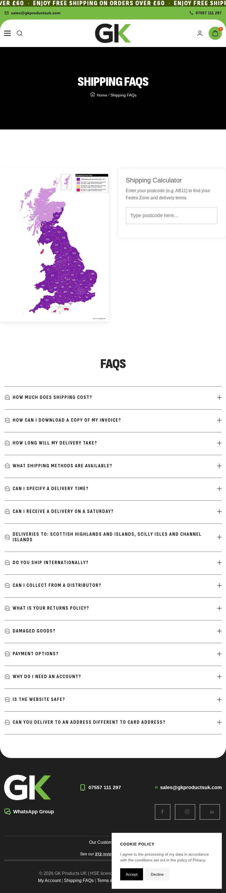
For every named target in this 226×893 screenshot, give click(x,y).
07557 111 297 (209, 13)
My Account (49, 880)
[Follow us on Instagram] (187, 811)
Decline (157, 874)
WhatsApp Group (33, 811)
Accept (132, 874)
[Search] (19, 33)
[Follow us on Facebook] (162, 811)
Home (102, 95)
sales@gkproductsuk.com (35, 13)
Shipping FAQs (79, 880)
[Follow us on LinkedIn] (212, 811)
